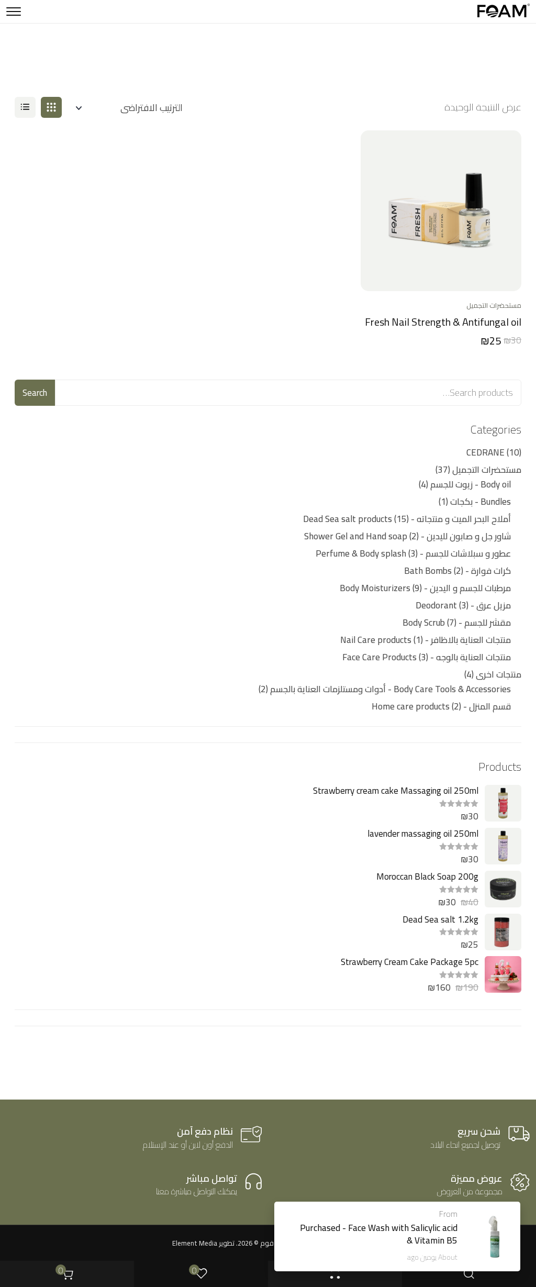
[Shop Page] (335, 1274)
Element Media (194, 1243)
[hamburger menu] (13, 11)
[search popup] (469, 1274)
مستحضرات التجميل (493, 305)
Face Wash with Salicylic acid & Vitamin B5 (402, 1234)
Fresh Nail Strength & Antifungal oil (443, 321)
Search (35, 392)
